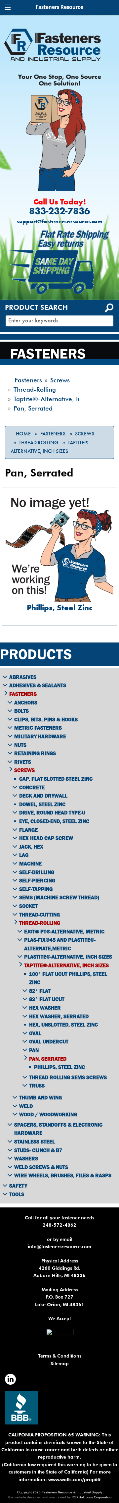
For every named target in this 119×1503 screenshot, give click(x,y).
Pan (34, 1050)
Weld (26, 1106)
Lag (23, 855)
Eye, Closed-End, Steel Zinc (54, 821)
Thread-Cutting (39, 915)
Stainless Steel (34, 1141)
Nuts (20, 745)
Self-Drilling (36, 872)
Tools (16, 1194)
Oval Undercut (48, 1041)
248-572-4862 (59, 1225)
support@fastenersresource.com (59, 222)
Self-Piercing (37, 880)
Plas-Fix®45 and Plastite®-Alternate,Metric (60, 944)
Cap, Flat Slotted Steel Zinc (56, 779)
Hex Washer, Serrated (59, 1016)
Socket (28, 906)
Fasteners (52, 433)
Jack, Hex (31, 847)
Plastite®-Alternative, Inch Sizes (68, 957)
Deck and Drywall (43, 796)
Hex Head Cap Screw (46, 838)
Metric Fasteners (38, 728)
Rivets (22, 762)
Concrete (32, 787)
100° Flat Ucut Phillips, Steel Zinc (68, 978)
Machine (30, 863)
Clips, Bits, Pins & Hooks (46, 719)
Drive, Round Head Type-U (52, 812)
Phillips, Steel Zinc (59, 1067)
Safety (18, 1186)
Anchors (25, 702)
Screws (84, 433)
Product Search (36, 307)
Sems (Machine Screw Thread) (59, 897)
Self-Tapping (36, 889)
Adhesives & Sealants (37, 685)
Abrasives (22, 677)
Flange (28, 830)
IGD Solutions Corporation (92, 1497)
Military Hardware (40, 736)
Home (23, 433)
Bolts (21, 711)
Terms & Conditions (59, 1356)
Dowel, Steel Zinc (42, 804)
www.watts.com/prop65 (74, 1479)
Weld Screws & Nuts (41, 1167)
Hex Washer (45, 1008)
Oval (35, 1033)
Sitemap (60, 1363)
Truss (37, 1085)
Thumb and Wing (40, 1097)
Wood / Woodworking (48, 1114)
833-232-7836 (59, 211)
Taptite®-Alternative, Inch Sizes (66, 965)
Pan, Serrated (47, 1059)
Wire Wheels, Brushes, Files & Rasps (62, 1175)
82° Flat (40, 991)
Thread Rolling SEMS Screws (68, 1077)
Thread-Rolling (38, 442)
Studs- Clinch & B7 (38, 1150)
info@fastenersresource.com (59, 1246)
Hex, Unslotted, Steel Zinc (63, 1025)
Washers (26, 1158)
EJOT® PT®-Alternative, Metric (64, 931)
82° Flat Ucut (46, 999)
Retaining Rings (35, 753)
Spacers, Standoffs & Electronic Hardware (58, 1129)
